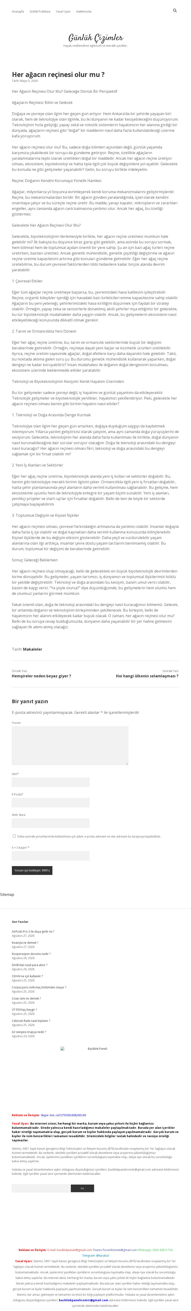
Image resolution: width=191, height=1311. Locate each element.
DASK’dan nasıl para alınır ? (29, 965)
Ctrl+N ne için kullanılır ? (27, 976)
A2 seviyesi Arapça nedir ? (29, 1032)
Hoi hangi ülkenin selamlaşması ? (147, 676)
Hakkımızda (84, 11)
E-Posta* (17, 794)
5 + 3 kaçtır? (21, 848)
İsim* (15, 774)
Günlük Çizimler (95, 38)
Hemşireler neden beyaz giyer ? (41, 676)
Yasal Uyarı (63, 11)
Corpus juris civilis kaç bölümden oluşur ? (39, 987)
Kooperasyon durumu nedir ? (31, 954)
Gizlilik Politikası (40, 11)
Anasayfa (18, 11)
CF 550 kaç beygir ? (24, 1010)
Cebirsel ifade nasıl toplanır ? (31, 1021)
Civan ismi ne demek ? (26, 998)
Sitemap (7, 894)
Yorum (16, 723)
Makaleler (32, 649)
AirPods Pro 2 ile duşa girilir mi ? (33, 932)
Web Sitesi (18, 815)
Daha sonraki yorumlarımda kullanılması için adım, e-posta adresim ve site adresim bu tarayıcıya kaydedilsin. (89, 836)
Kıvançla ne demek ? (25, 943)
